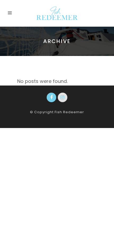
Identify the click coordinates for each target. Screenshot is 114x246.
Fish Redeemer (69, 112)
